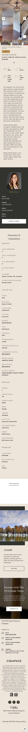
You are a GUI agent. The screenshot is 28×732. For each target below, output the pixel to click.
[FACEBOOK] (9, 702)
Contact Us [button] (14, 609)
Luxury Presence (14, 713)
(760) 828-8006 (6, 204)
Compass (21, 667)
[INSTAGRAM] (14, 702)
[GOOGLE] (18, 702)
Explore (14, 568)
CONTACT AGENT (14, 221)
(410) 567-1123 (8, 639)
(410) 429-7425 (9, 644)
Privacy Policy (21, 721)
